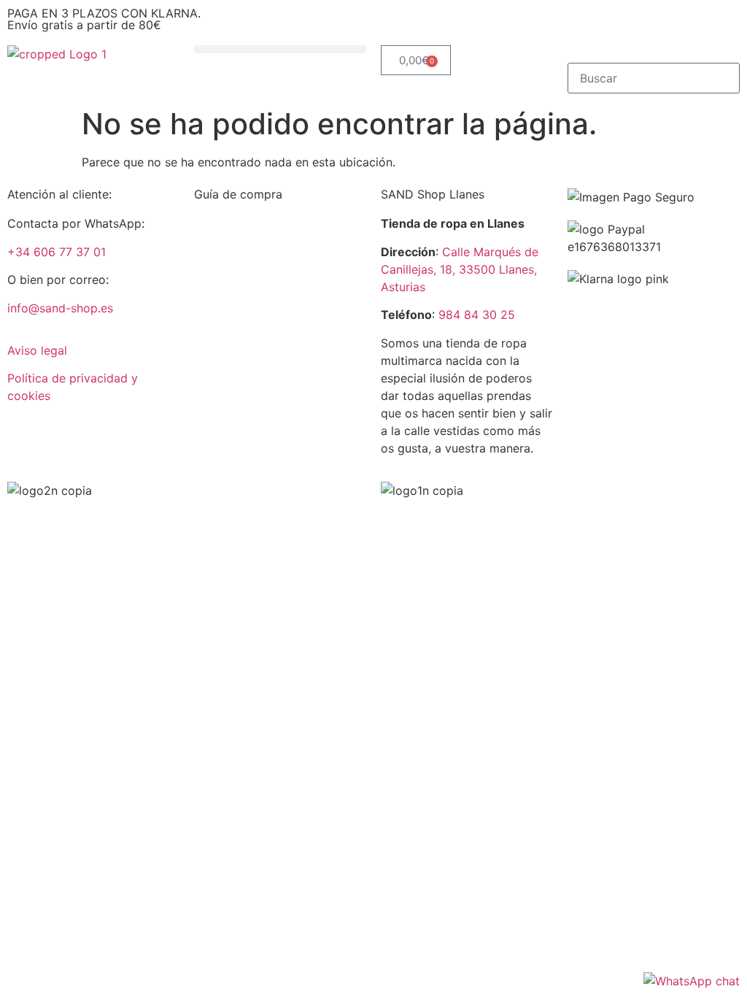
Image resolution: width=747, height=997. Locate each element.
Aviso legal (37, 350)
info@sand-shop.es (60, 308)
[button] (280, 49)
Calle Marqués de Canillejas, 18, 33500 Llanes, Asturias (459, 269)
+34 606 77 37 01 (56, 252)
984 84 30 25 (476, 314)
